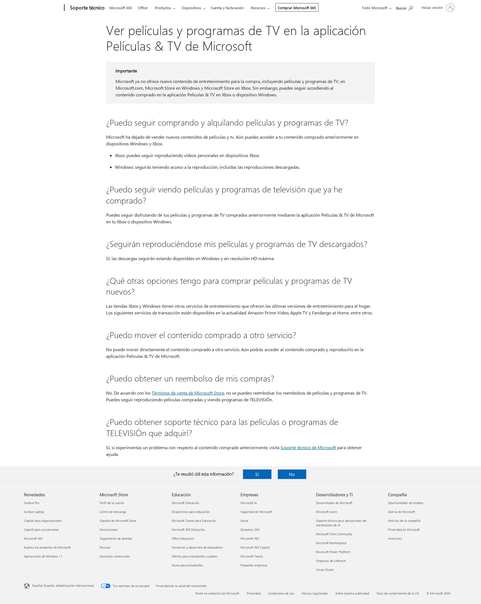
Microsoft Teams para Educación (194, 521)
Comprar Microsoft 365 (297, 7)
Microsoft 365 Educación (188, 529)
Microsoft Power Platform (333, 552)
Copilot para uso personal (41, 529)
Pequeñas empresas (254, 565)
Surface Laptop (34, 512)
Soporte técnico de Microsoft (308, 447)
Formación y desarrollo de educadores (197, 547)
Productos (163, 7)
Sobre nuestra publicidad (352, 593)
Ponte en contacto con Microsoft (217, 593)
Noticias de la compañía (404, 521)
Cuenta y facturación (227, 7)
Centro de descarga (113, 512)
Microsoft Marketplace (331, 543)
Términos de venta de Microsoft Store (188, 393)
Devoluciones (109, 529)
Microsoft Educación (185, 503)
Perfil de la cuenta (112, 503)
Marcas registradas (315, 593)
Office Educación (183, 538)
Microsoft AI (248, 503)
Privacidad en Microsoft (404, 529)
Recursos (258, 7)
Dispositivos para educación (191, 512)
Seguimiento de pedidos (116, 538)
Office (143, 7)
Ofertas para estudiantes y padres (195, 556)
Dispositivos (191, 7)
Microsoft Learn (326, 512)
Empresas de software (331, 561)
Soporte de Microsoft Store (118, 521)
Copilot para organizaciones (43, 521)
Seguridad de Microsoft (256, 512)
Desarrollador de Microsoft (334, 503)
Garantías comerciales (115, 556)
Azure (244, 521)
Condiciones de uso (281, 593)
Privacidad (254, 593)
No (292, 474)
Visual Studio (325, 570)
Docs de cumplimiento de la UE (398, 593)
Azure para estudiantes (187, 565)
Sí (257, 474)
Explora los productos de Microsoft (47, 547)
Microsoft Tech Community (334, 534)
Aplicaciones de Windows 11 (43, 556)
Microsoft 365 (120, 7)
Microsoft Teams (251, 556)
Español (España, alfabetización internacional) (63, 585)
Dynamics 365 (249, 529)
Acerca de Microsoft (401, 512)
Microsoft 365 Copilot (255, 547)
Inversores (395, 538)
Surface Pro (31, 503)
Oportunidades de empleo (405, 503)
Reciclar (105, 547)
